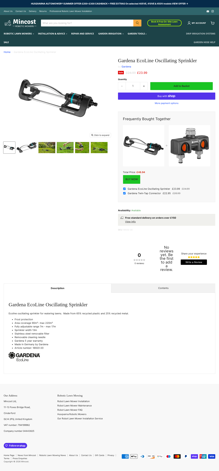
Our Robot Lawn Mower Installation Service (80, 418)
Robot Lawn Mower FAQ (69, 409)
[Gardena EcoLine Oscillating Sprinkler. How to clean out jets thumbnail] (65, 147)
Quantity (122, 79)
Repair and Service (82, 33)
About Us (8, 11)
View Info (130, 221)
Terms (6, 458)
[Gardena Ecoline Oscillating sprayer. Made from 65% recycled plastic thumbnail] (9, 147)
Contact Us (20, 11)
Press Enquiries (20, 458)
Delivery (32, 11)
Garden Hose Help (204, 42)
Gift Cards (99, 455)
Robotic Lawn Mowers (18, 33)
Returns (43, 11)
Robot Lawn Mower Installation (73, 401)
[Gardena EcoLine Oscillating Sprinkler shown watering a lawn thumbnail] (47, 147)
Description (57, 288)
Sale (6, 42)
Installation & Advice (52, 33)
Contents (163, 288)
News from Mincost (27, 455)
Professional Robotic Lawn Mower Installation (71, 11)
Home (7, 52)
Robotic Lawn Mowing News (52, 455)
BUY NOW (131, 179)
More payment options (166, 103)
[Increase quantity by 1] (144, 86)
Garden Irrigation (110, 33)
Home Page (9, 455)
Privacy (111, 455)
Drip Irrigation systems (200, 33)
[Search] (137, 23)
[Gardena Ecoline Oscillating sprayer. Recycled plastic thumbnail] (99, 147)
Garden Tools (136, 33)
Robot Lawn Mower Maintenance (74, 405)
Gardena (126, 66)
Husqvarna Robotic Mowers (71, 414)
